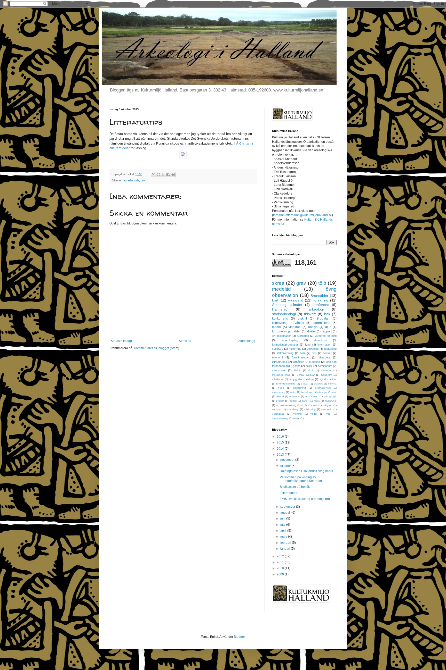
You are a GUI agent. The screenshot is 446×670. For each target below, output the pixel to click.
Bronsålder (319, 296)
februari (286, 543)
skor (315, 405)
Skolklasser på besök (295, 487)
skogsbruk (278, 370)
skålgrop (327, 405)
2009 (281, 574)
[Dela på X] (163, 174)
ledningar (322, 392)
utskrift (302, 318)
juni (283, 518)
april (283, 530)
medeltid (281, 289)
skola (304, 405)
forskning (320, 300)
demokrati (320, 340)
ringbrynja (331, 400)
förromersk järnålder (286, 331)
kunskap (314, 361)
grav (301, 283)
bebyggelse (295, 379)
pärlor (305, 400)
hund (281, 387)
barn (303, 353)
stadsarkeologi (284, 314)
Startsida (185, 341)
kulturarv (277, 348)
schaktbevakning (286, 405)
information (324, 344)
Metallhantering (281, 374)
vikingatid (295, 300)
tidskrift (310, 314)
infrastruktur (279, 361)
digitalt (322, 379)
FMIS (297, 370)
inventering (278, 392)
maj (283, 524)
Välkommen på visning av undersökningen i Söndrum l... (303, 479)
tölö (322, 283)
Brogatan (323, 318)
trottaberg (293, 409)
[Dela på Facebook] (168, 174)
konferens (321, 305)
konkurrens (280, 318)
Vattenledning (285, 353)
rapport (327, 331)
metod (280, 396)
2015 (281, 442)
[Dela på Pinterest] (173, 174)
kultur (293, 392)
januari (285, 548)
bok (143, 180)
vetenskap (278, 413)
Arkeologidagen (281, 335)
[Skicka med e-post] (153, 174)
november (287, 460)
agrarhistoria (131, 180)
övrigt (296, 418)
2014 (281, 448)
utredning (312, 348)
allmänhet (278, 379)
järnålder (298, 361)
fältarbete (324, 357)
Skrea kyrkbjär (306, 374)
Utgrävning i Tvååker (288, 323)
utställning (330, 348)
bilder (310, 379)
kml (275, 300)
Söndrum (326, 374)
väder (313, 413)
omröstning (311, 396)
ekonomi (277, 357)
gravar (304, 383)
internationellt (323, 387)
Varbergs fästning (325, 335)
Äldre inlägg (246, 341)
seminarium (325, 365)
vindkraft (294, 327)
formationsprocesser (285, 344)
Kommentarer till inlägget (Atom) (156, 348)
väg (328, 413)
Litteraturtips (288, 493)
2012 (281, 556)
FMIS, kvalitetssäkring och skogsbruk (305, 499)
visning (297, 413)
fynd (307, 344)
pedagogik (330, 396)
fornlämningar (300, 357)
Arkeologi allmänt (287, 305)
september (288, 506)
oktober (286, 466)
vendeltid (326, 409)
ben (314, 353)
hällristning (299, 387)
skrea (278, 283)
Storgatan (303, 335)
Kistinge (326, 370)
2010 (281, 568)
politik (309, 365)
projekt (280, 400)
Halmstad (280, 309)
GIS (310, 370)
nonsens (294, 396)
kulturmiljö (295, 348)
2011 (281, 562)
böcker (327, 353)
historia (332, 383)
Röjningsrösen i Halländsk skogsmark (306, 471)
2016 (281, 436)
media (276, 327)
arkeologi (316, 309)
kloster (311, 331)
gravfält (318, 383)
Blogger (239, 637)
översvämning (280, 418)
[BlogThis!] (158, 174)
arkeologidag (290, 340)
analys (312, 327)
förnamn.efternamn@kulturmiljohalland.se (302, 215)
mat (334, 392)
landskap (306, 392)
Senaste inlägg (121, 341)
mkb (297, 365)
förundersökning (286, 383)
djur (328, 327)
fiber (334, 379)
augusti (285, 512)
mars (284, 536)
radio (317, 400)
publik (293, 400)
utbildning (310, 409)
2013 (281, 454)
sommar (276, 409)
